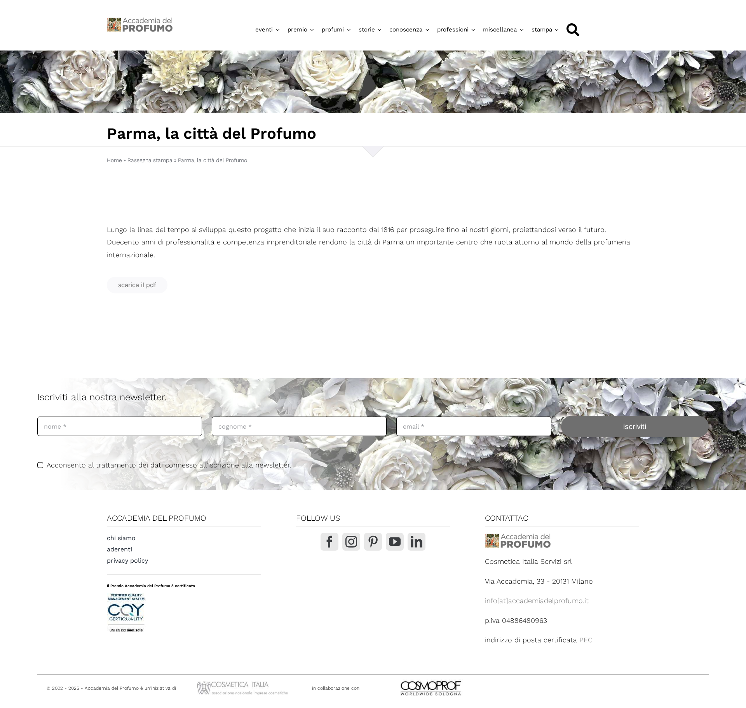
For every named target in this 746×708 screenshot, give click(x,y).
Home (114, 160)
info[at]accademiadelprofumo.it (537, 600)
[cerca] (572, 29)
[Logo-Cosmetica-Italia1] (243, 682)
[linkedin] (416, 542)
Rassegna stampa (150, 160)
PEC (586, 640)
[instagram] (351, 542)
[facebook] (329, 542)
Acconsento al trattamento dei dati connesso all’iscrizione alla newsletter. (169, 465)
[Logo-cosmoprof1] (456, 680)
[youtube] (395, 542)
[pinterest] (373, 542)
